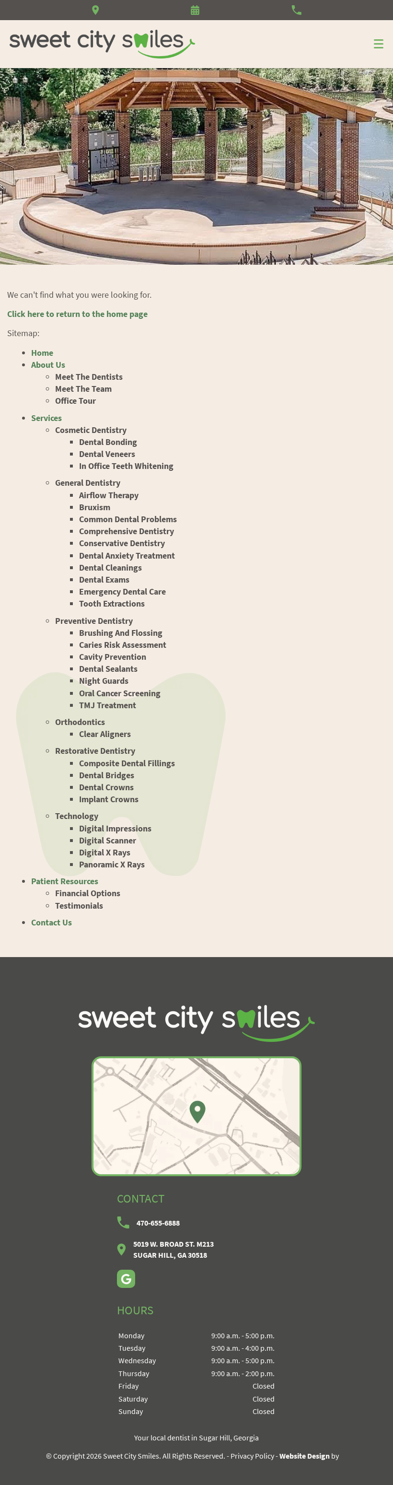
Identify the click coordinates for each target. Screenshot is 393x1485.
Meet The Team (83, 388)
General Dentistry (87, 482)
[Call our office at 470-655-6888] (296, 10)
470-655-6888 (158, 1223)
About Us (48, 364)
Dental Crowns (106, 787)
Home (42, 352)
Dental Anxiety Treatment (127, 555)
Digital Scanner (107, 840)
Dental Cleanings (110, 567)
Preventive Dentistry (94, 620)
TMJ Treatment (107, 705)
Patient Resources (64, 881)
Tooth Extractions (112, 603)
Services (46, 417)
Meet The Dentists (89, 376)
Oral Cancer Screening (120, 693)
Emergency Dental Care (122, 591)
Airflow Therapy (109, 495)
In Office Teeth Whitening (126, 465)
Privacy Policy (252, 1456)
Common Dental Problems (128, 519)
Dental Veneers (107, 453)
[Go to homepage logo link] (196, 1023)
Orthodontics (80, 721)
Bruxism (94, 507)
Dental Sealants (108, 668)
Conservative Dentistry (122, 543)
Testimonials (79, 905)
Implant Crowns (109, 799)
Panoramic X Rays (112, 864)
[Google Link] (126, 1279)
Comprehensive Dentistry (126, 531)
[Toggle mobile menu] (378, 44)
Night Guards (103, 680)
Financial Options (87, 893)
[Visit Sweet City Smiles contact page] (196, 1116)
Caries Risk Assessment (122, 644)
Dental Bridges (106, 775)
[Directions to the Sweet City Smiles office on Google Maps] (95, 10)
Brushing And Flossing (120, 632)
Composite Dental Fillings (127, 763)
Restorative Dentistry (95, 750)
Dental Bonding (108, 441)
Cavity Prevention (112, 656)
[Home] (102, 44)
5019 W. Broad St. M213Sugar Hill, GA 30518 (173, 1249)
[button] (195, 10)
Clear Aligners (105, 733)
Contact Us (51, 922)
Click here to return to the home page (77, 313)
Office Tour (75, 400)
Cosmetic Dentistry (91, 429)
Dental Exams (104, 579)
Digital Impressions (115, 828)
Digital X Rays (104, 852)
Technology (76, 815)
